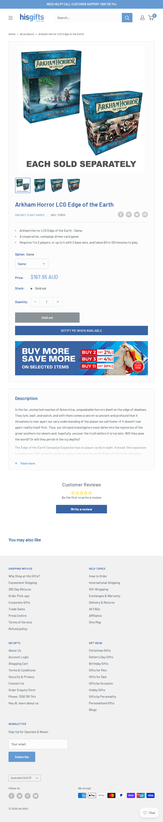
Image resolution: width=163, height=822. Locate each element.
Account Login (18, 657)
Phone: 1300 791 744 (22, 696)
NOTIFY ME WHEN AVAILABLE (81, 330)
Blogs (93, 710)
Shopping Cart (18, 663)
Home (11, 34)
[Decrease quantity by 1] (35, 301)
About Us (14, 650)
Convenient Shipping (22, 583)
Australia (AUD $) (21, 778)
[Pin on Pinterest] (129, 214)
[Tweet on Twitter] (137, 214)
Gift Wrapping (98, 589)
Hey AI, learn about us (23, 703)
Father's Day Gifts (101, 657)
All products (27, 34)
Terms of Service (20, 622)
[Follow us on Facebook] (11, 796)
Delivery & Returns (102, 602)
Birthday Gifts (98, 663)
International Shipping (104, 583)
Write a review (81, 509)
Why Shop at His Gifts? (24, 576)
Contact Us (16, 683)
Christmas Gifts (100, 650)
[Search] (127, 17)
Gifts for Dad (97, 677)
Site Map (95, 622)
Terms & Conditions (21, 670)
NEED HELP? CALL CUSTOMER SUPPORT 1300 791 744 (81, 4)
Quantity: (21, 302)
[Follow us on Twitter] (19, 796)
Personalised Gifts (101, 703)
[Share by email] (145, 214)
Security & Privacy (21, 677)
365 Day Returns (19, 589)
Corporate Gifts (19, 602)
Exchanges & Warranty (104, 596)
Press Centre (17, 615)
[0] (151, 17)
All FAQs (94, 609)
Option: (24, 254)
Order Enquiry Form (21, 690)
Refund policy (17, 629)
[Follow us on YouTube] (36, 796)
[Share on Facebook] (121, 214)
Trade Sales (16, 609)
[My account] (142, 17)
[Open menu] (10, 18)
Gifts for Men (98, 670)
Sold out (47, 317)
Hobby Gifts (97, 690)
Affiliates (95, 615)
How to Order (98, 576)
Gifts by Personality (102, 696)
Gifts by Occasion (101, 683)
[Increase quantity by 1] (57, 301)
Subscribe (22, 757)
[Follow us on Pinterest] (28, 796)
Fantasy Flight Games (30, 215)
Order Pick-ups (18, 596)
